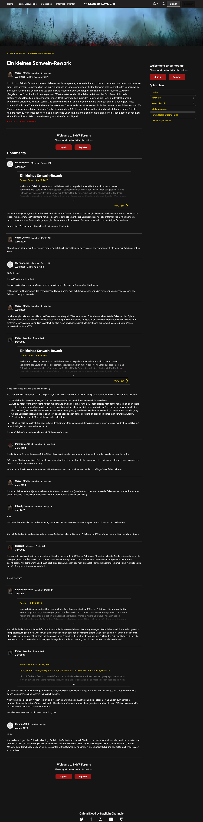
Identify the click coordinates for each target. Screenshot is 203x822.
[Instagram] (100, 820)
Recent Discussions (161, 120)
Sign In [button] (63, 147)
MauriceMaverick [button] (24, 444)
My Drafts (173, 97)
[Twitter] (82, 820)
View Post (119, 205)
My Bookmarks (173, 103)
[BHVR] (100, 4)
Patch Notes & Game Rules (165, 115)
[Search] (163, 4)
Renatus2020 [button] (22, 724)
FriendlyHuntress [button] (24, 506)
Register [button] (83, 147)
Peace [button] (18, 338)
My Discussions (159, 109)
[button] (10, 74)
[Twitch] (121, 820)
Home (155, 92)
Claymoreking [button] (22, 263)
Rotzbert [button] (19, 546)
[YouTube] (111, 820)
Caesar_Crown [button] (22, 73)
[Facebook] (91, 820)
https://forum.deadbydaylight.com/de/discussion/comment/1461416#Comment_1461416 (65, 670)
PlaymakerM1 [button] (22, 162)
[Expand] (74, 200)
